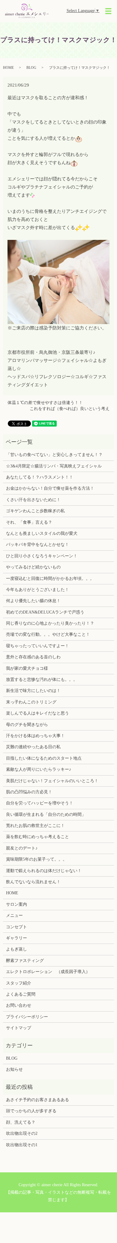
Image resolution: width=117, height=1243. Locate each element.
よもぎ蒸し (16, 949)
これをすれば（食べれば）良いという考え (70, 408)
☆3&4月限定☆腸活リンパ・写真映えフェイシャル (54, 466)
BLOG (31, 68)
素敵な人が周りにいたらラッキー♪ (38, 769)
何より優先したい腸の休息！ (33, 601)
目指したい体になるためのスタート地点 (44, 758)
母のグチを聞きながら (27, 724)
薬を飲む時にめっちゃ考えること (37, 836)
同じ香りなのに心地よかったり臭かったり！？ (50, 623)
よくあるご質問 (20, 994)
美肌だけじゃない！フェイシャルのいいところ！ (52, 781)
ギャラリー (16, 938)
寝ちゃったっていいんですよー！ (37, 646)
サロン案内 (16, 904)
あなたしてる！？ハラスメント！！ (39, 477)
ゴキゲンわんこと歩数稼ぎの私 (35, 511)
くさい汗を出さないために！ (33, 500)
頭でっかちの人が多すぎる (31, 1111)
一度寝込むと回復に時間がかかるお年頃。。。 (50, 578)
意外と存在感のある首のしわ (33, 657)
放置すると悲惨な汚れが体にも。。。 (41, 679)
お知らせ (14, 1069)
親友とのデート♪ (22, 848)
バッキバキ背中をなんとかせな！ (37, 544)
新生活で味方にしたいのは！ (33, 690)
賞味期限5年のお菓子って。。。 (36, 859)
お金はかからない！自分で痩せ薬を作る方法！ (50, 488)
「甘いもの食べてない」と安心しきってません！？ (54, 454)
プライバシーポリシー (27, 1017)
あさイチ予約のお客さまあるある (37, 1100)
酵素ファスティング (25, 960)
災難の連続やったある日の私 (33, 747)
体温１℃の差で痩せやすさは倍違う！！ (45, 402)
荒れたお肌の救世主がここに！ (35, 825)
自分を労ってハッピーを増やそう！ (39, 803)
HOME (8, 68)
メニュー (14, 915)
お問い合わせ (18, 1005)
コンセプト (16, 927)
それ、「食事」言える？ (29, 522)
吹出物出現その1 (22, 1145)
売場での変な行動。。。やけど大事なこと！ (48, 634)
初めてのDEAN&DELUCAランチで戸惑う (45, 612)
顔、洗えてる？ (20, 1122)
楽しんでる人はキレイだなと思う (37, 713)
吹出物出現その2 (22, 1133)
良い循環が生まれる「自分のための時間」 (46, 814)
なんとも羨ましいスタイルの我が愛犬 (41, 533)
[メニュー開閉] (108, 11)
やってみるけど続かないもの (33, 567)
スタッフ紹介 (18, 983)
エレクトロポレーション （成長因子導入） (48, 971)
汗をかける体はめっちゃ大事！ (35, 735)
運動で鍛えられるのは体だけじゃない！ (44, 870)
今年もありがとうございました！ (37, 589)
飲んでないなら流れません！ (33, 882)
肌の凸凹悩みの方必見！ (29, 792)
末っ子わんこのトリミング (31, 702)
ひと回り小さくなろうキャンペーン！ (41, 556)
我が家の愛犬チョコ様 (27, 668)
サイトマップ (18, 1028)
